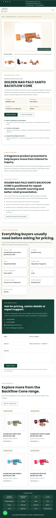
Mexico (47, 505)
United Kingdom (9, 501)
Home (3, 16)
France (9, 505)
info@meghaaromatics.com (33, 1)
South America (47, 508)
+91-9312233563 (30, 5)
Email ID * (6, 343)
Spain (35, 501)
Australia (36, 505)
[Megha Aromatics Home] (4, 10)
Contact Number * (34, 336)
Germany (23, 505)
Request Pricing (11, 114)
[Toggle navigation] (53, 9)
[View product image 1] (9, 62)
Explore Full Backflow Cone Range (16, 216)
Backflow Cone (11, 16)
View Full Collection (10, 403)
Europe (23, 501)
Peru (36, 508)
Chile (9, 508)
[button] (28, 36)
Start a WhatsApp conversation (14, 328)
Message (6, 350)
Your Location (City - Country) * (38, 343)
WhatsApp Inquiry (27, 114)
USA (36, 497)
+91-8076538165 (40, 5)
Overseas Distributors (9, 497)
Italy (48, 501)
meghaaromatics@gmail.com (34, 3)
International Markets (23, 497)
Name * (6, 336)
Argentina (23, 508)
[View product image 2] (22, 62)
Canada (48, 497)
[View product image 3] (34, 62)
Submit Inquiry (10, 365)
